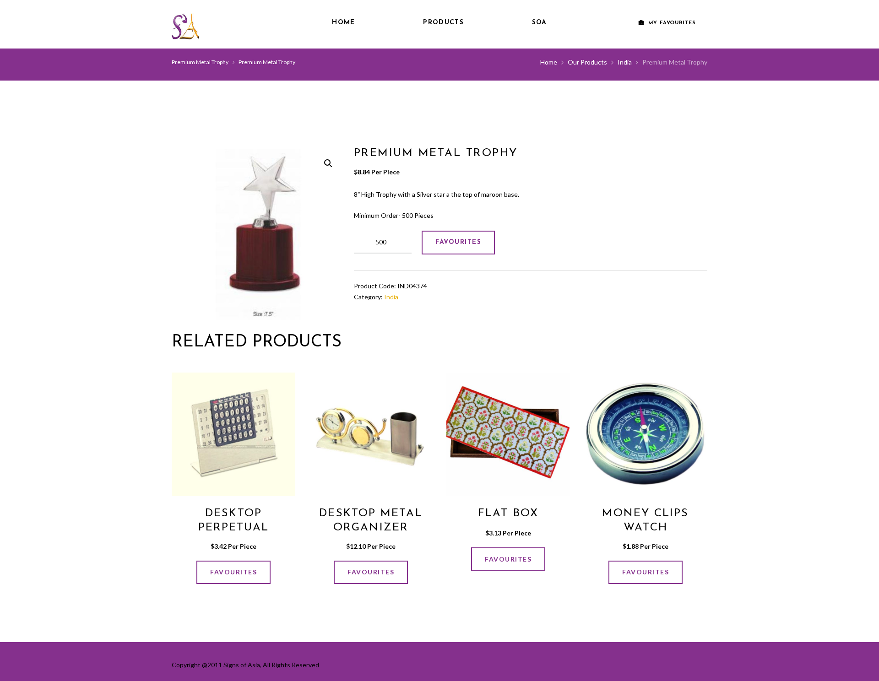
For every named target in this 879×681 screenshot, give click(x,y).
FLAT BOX (508, 513)
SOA (539, 22)
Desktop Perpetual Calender (233, 527)
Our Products (587, 62)
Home (343, 22)
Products (443, 22)
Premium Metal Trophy (200, 62)
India (625, 62)
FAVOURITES (458, 242)
